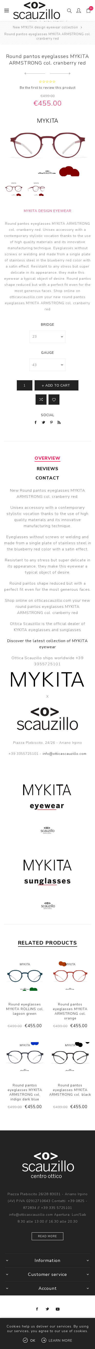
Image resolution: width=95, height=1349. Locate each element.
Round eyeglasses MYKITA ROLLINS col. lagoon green (25, 1009)
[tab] (47, 458)
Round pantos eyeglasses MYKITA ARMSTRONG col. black (70, 1090)
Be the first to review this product (48, 88)
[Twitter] (47, 1309)
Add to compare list (41, 399)
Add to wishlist (53, 399)
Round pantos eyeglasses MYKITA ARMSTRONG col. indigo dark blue (25, 1092)
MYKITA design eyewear (47, 211)
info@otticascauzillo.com (64, 753)
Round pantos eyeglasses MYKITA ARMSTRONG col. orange (70, 1011)
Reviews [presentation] (47, 469)
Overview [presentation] (47, 458)
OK (32, 1340)
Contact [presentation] (47, 478)
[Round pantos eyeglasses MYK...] (34, 73)
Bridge (47, 324)
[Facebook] (37, 1309)
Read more (47, 1236)
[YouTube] (58, 1309)
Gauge (47, 352)
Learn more (60, 1340)
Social (47, 415)
